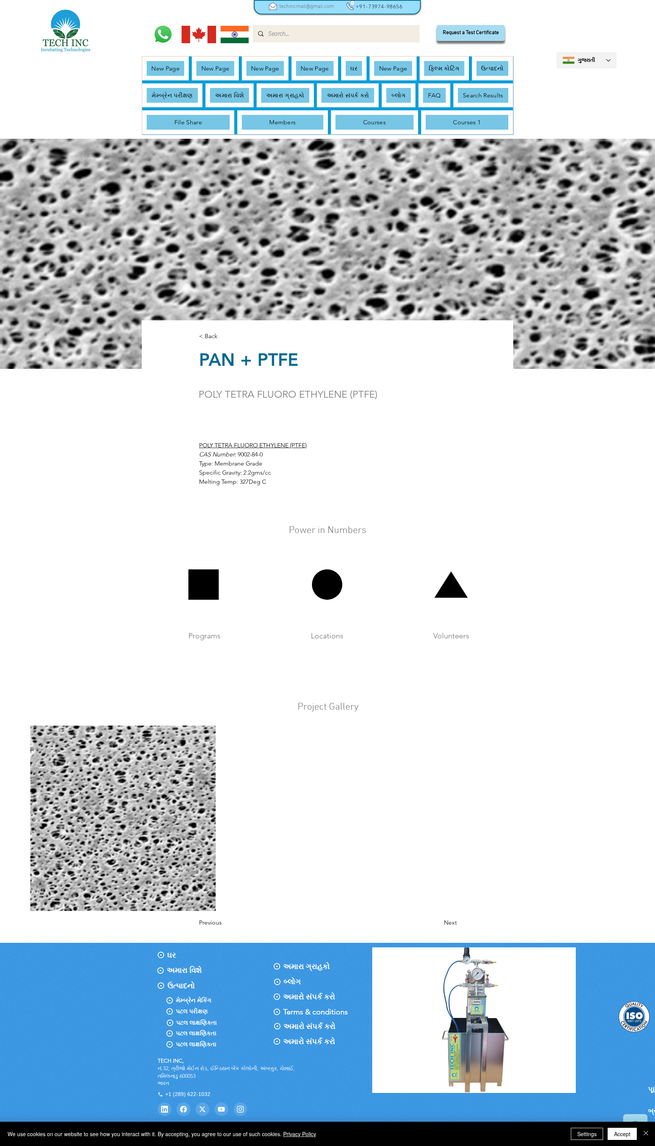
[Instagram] (240, 1109)
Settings (587, 1134)
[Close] (645, 1134)
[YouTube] (221, 1109)
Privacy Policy (299, 1134)
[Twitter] (202, 1109)
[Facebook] (183, 1109)
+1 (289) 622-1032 (187, 1094)
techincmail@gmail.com (306, 6)
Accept (622, 1134)
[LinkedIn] (164, 1109)
